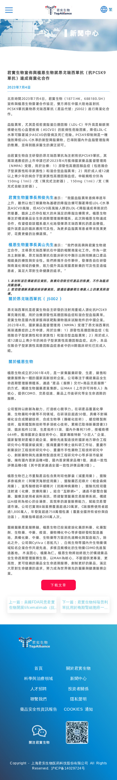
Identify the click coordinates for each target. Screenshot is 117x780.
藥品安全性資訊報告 (38, 709)
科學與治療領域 (38, 678)
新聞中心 (78, 678)
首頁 (38, 668)
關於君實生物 (78, 668)
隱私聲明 (78, 699)
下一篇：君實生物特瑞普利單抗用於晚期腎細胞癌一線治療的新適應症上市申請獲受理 (85, 604)
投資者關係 (78, 689)
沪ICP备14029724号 (68, 768)
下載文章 (58, 585)
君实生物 (58, 10)
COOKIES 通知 (78, 709)
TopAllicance (34, 642)
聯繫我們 (38, 699)
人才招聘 (38, 689)
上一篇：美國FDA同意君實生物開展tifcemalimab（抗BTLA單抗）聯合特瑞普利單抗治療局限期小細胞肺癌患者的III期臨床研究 (32, 604)
